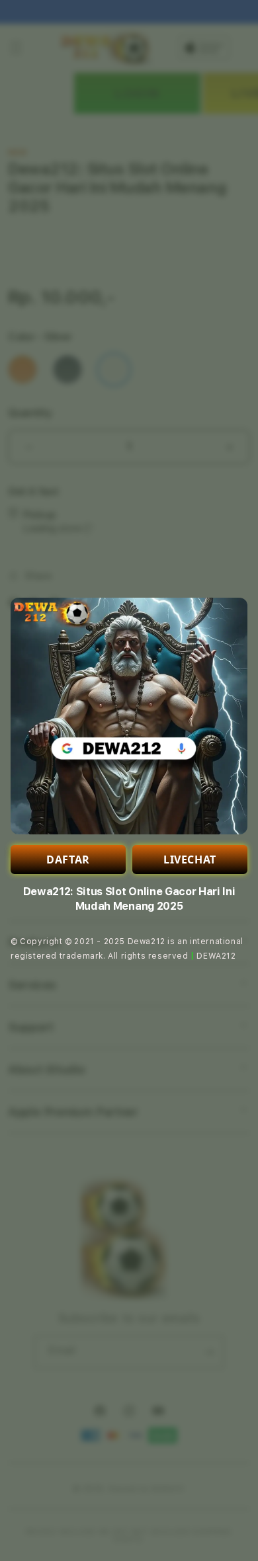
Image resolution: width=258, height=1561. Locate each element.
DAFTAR (68, 859)
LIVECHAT (189, 859)
